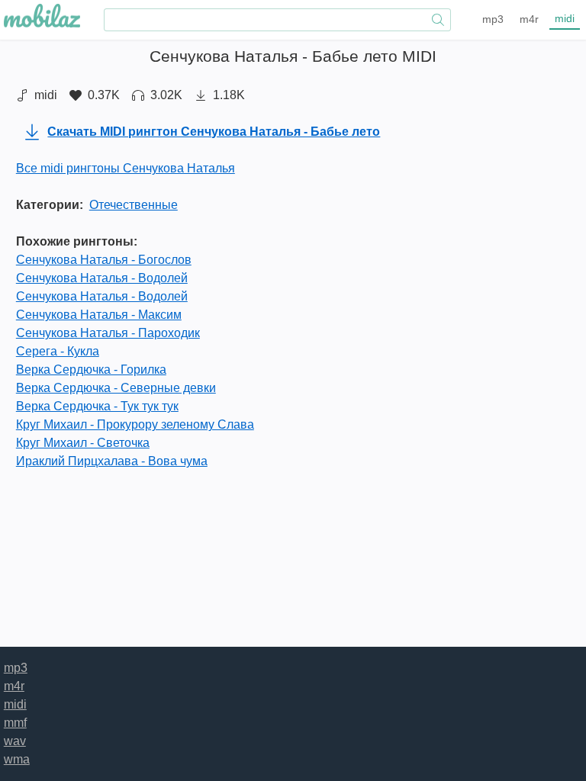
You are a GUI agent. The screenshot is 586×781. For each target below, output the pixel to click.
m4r (529, 19)
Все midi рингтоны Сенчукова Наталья (125, 168)
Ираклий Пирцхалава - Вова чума (112, 461)
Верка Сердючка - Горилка (91, 369)
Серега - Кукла (57, 351)
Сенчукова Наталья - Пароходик (108, 332)
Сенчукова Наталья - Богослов (104, 259)
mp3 (493, 19)
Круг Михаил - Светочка (83, 442)
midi (565, 18)
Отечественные (133, 204)
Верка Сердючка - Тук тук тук (97, 406)
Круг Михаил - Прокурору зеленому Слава (135, 424)
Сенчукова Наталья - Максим (99, 314)
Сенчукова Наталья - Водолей (102, 278)
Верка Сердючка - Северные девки (116, 387)
